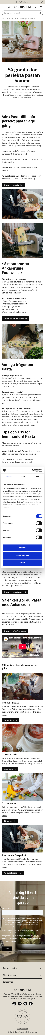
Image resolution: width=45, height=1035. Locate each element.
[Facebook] (25, 1003)
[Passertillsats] (22, 686)
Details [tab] (22, 476)
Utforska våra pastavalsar (13, 185)
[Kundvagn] (41, 7)
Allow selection (22, 555)
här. (3, 403)
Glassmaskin (8, 769)
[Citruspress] (22, 787)
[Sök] (40, 13)
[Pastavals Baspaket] (22, 838)
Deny (22, 563)
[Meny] (4, 7)
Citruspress (8, 821)
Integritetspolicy (22, 1029)
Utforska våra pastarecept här (15, 592)
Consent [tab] (8, 476)
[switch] (39, 523)
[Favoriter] (36, 7)
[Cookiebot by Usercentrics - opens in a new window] (32, 470)
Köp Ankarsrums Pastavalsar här (15, 318)
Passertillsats (9, 720)
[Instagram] (14, 1003)
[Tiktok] (31, 1003)
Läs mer (4, 715)
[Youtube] (20, 1003)
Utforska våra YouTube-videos (15, 631)
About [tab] (36, 476)
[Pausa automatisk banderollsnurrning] (42, 2)
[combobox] (20, 13)
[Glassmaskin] (22, 738)
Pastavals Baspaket (11, 873)
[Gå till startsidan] (22, 7)
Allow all (22, 548)
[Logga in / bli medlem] (8, 7)
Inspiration (5, 18)
